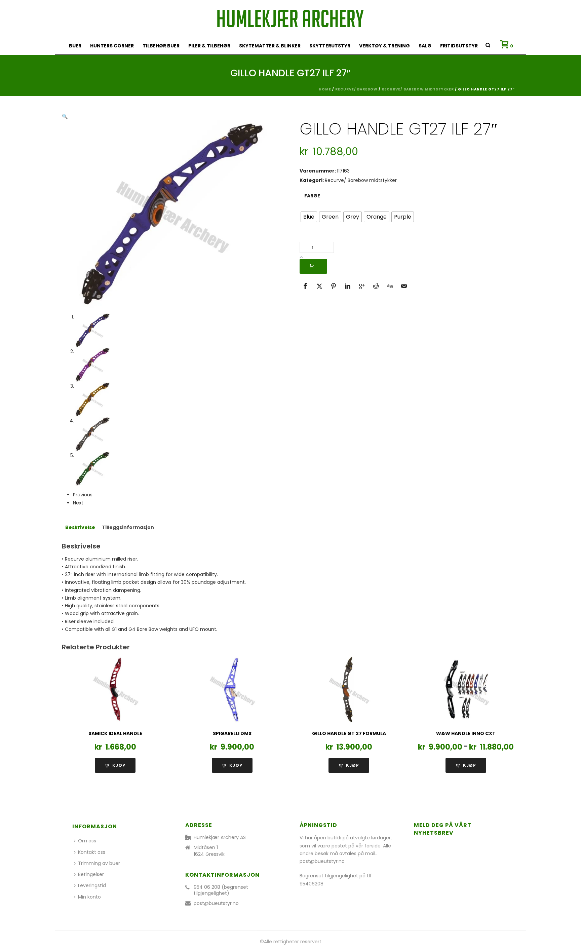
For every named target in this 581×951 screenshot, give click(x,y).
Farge (312, 195)
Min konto (89, 896)
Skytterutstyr (329, 45)
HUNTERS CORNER (112, 45)
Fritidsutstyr (459, 45)
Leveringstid (92, 885)
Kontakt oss (91, 852)
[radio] (309, 217)
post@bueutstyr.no (216, 903)
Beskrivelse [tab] (80, 527)
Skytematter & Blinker (270, 45)
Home (325, 89)
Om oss (87, 840)
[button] (65, 116)
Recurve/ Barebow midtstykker (418, 89)
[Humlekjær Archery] (290, 18)
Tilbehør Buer (161, 45)
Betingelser (91, 874)
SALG (425, 45)
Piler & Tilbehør (209, 45)
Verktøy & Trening (384, 45)
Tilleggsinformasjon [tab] (128, 527)
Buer (75, 45)
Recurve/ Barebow (356, 89)
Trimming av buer (99, 863)
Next (78, 502)
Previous (82, 494)
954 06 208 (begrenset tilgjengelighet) (221, 890)
